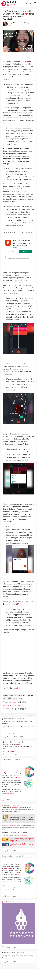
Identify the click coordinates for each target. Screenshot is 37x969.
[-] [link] (34, 718)
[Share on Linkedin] (23, 708)
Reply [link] (7, 708)
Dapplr (15, 688)
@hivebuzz (23, 835)
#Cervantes (30, 695)
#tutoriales (13, 695)
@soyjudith (14, 807)
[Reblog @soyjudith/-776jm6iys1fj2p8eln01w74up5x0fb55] (4, 708)
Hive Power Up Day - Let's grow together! (21, 840)
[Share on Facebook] (16, 708)
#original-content (12, 698)
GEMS (23, 23)
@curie (18, 777)
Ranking (32, 825)
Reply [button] (21, 736)
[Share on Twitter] (18, 708)
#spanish (5, 695)
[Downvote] (6, 705)
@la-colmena (8, 772)
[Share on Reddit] (21, 708)
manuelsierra (9, 952)
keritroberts (8, 718)
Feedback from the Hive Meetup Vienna (21, 845)
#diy (4, 698)
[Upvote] (4, 705)
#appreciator (21, 695)
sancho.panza (9, 901)
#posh (20, 698)
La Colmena (9, 793)
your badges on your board (12, 825)
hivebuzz (7, 805)
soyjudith (13, 23)
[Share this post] (25, 709)
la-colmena (8, 759)
